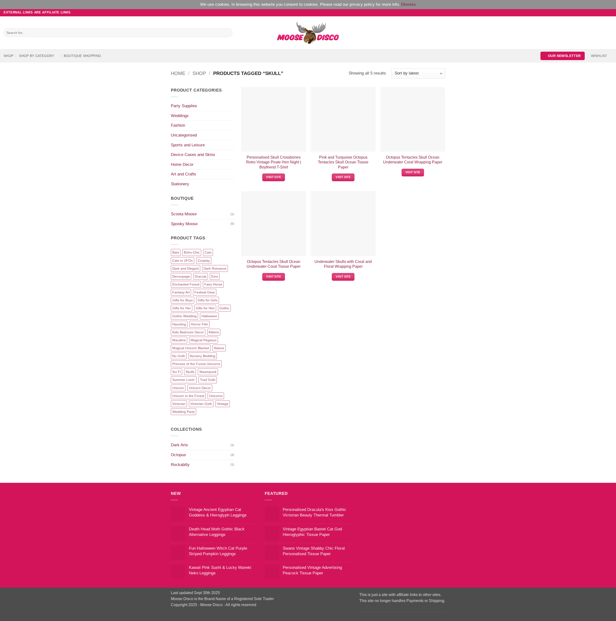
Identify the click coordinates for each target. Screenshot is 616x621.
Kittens (214, 332)
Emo (214, 276)
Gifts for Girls (208, 300)
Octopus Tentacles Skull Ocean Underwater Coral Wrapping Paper (412, 159)
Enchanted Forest (185, 284)
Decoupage (181, 276)
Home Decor (182, 164)
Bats (175, 252)
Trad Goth (207, 380)
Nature (219, 348)
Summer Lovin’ (183, 380)
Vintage (222, 404)
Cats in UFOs (182, 260)
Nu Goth (178, 356)
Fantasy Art (181, 292)
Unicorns (216, 396)
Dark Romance (215, 268)
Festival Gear (204, 292)
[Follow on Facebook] (595, 12)
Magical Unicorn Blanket (190, 348)
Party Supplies (184, 105)
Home (178, 73)
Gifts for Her (181, 308)
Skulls (190, 372)
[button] (562, 56)
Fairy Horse (213, 284)
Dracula (200, 276)
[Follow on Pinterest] (609, 12)
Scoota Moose (184, 213)
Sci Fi (176, 372)
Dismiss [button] (408, 4)
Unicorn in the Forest (188, 396)
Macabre (179, 340)
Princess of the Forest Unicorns (196, 364)
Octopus (178, 454)
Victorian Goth (201, 404)
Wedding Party (183, 412)
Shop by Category (36, 56)
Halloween (209, 316)
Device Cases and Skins (193, 154)
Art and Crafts (183, 174)
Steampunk (208, 372)
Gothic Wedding (184, 316)
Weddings (180, 115)
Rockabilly (180, 464)
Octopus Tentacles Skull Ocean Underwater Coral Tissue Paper (274, 264)
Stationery (180, 183)
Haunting (179, 324)
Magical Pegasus (204, 340)
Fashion (178, 125)
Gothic (224, 308)
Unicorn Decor (200, 388)
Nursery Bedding (202, 356)
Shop (8, 56)
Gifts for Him (205, 308)
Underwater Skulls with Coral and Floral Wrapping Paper (343, 264)
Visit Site (273, 177)
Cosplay (204, 260)
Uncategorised (184, 135)
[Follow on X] (604, 12)
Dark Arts (179, 444)
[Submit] (227, 32)
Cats (208, 252)
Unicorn (178, 388)
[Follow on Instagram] (600, 12)
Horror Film (199, 324)
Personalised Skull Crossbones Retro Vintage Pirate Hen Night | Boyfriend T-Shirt (273, 162)
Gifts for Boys (182, 300)
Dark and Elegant (185, 268)
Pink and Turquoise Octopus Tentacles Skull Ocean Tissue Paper (343, 162)
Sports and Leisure (188, 145)
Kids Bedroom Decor (188, 332)
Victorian (179, 404)
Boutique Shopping (82, 56)
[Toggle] (231, 106)
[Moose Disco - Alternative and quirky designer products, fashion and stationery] (308, 33)
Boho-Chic (192, 252)
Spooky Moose (184, 223)
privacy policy (362, 4)
